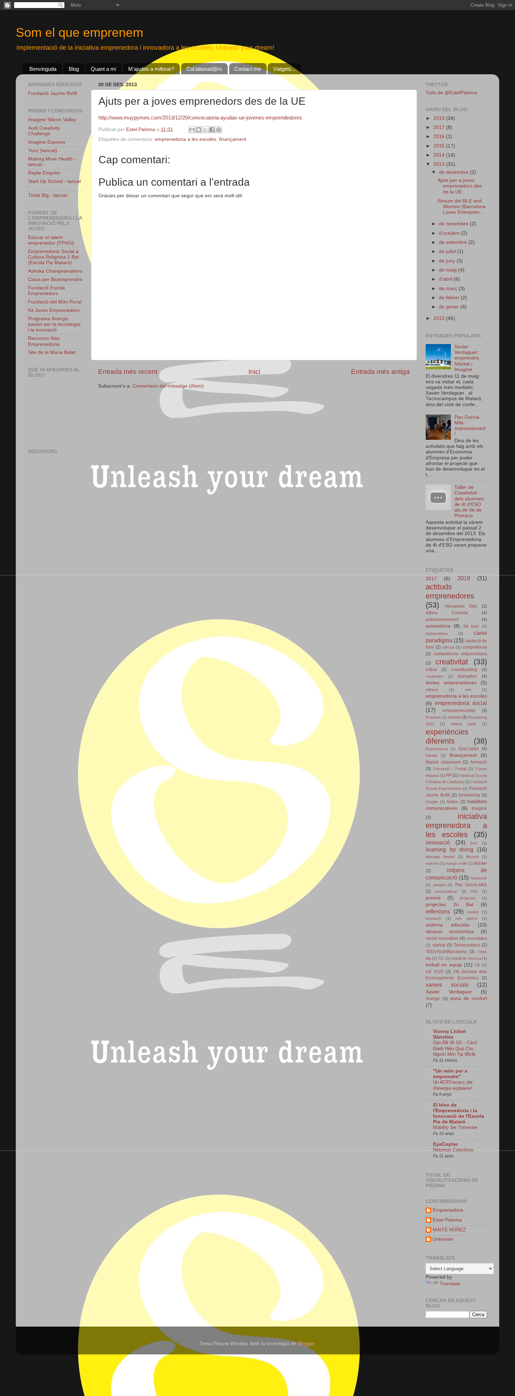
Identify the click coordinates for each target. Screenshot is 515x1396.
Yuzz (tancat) (42, 150)
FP (448, 775)
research (433, 918)
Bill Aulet (471, 626)
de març (449, 288)
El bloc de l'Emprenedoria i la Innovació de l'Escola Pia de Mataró (458, 1113)
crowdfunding (464, 669)
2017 (439, 127)
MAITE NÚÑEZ (449, 1229)
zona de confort (468, 998)
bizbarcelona (436, 633)
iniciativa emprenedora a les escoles (456, 825)
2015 (439, 146)
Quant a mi (103, 69)
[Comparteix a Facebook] (211, 129)
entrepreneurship (458, 710)
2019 (439, 118)
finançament (232, 139)
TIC (441, 958)
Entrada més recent (127, 371)
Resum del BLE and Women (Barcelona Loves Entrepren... (462, 206)
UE (477, 965)
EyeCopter (469, 748)
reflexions (438, 911)
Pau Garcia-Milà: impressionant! (470, 426)
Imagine (479, 808)
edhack (432, 689)
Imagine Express (46, 142)
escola (454, 717)
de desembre (454, 172)
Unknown (443, 1239)
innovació (438, 842)
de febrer (450, 297)
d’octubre (450, 233)
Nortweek (479, 878)
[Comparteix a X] (205, 129)
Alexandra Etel (461, 606)
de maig (448, 270)
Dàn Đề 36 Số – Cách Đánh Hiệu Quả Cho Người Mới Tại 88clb (455, 1048)
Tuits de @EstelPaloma (451, 92)
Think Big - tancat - (49, 195)
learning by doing (449, 849)
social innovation (442, 938)
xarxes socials (447, 984)
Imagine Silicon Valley (52, 119)
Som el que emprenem (79, 32)
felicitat (431, 755)
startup (438, 945)
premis (433, 898)
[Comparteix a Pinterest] (218, 129)
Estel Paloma (447, 1220)
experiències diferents (447, 736)
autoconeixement (442, 619)
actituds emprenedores (450, 591)
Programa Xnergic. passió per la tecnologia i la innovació (54, 324)
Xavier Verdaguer (449, 991)
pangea (439, 885)
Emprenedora (448, 1210)
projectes (468, 898)
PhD (474, 891)
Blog (74, 69)
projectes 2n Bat (449, 904)
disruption (467, 676)
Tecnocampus (467, 945)
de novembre (454, 223)
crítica (431, 669)
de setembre (453, 242)
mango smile (456, 863)
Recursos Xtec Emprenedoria (44, 341)
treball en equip (444, 964)
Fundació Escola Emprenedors (46, 290)
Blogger (306, 1343)
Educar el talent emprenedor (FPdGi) (51, 240)
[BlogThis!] (198, 129)
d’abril (446, 279)
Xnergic (433, 998)
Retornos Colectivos (453, 1149)
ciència (448, 647)
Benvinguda (42, 69)
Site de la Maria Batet (52, 352)
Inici (254, 371)
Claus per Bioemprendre (55, 279)
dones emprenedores (451, 682)
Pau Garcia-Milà (471, 884)
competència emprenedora (460, 653)
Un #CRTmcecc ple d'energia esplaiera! (453, 1085)
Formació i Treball (449, 769)
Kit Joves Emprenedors (54, 310)
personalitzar (446, 891)
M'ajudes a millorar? (151, 69)
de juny (447, 261)
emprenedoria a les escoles (185, 139)
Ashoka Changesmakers (55, 271)
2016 (439, 136)
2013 (439, 164)
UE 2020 (435, 971)
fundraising (469, 795)
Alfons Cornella (447, 612)
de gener (449, 306)
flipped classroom (443, 762)
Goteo (452, 801)
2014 (439, 155)
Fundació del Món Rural (54, 301)
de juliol (448, 251)
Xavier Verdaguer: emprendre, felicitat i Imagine (467, 358)
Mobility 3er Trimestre (455, 1127)
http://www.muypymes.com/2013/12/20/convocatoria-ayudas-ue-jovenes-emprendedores (200, 118)
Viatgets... (284, 69)
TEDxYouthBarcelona (446, 951)
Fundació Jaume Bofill (52, 93)
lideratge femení (440, 857)
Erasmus (433, 717)
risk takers (466, 918)
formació (479, 762)
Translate (450, 1283)
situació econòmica (450, 931)
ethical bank (463, 724)
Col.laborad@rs (204, 69)
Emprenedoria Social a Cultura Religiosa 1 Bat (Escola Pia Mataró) (53, 257)
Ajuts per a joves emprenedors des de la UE (460, 186)
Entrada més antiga (380, 371)
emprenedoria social (461, 703)
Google (432, 802)
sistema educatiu (448, 925)
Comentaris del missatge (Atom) (168, 386)
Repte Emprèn (44, 173)
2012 (439, 318)
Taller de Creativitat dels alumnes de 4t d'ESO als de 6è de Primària (469, 501)
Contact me (247, 69)
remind (473, 912)
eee (468, 689)
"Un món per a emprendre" (450, 1073)
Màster (480, 863)
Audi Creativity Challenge (44, 130)
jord (474, 843)
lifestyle (472, 857)
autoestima (438, 626)
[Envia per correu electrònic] (191, 129)
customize (434, 676)
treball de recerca (466, 958)
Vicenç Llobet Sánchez (449, 1034)
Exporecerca (437, 749)
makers (432, 863)
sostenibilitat (476, 938)
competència (474, 647)
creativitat (451, 661)
